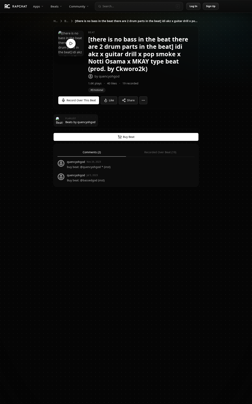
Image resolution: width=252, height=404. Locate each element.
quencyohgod (76, 162)
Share (131, 100)
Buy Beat (128, 137)
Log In (193, 6)
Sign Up (211, 6)
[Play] (70, 43)
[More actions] (143, 100)
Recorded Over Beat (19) (160, 152)
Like (111, 100)
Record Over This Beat (81, 100)
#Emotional (97, 90)
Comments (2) (92, 152)
